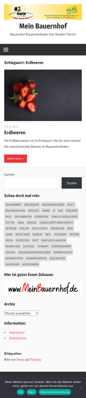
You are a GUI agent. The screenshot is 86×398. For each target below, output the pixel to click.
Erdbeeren (14, 132)
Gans (21, 222)
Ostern (74, 234)
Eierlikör (71, 210)
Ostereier (60, 234)
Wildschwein (30, 264)
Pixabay (35, 359)
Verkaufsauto (63, 252)
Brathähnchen (15, 210)
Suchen (9, 174)
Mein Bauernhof (43, 26)
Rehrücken (13, 246)
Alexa (20, 359)
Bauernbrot (14, 204)
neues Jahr (22, 234)
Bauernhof (32, 204)
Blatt (70, 204)
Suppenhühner (61, 246)
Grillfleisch (40, 228)
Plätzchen (22, 240)
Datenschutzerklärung (55, 392)
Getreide (11, 228)
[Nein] (81, 387)
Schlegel (29, 246)
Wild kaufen (57, 258)
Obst (48, 234)
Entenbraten (23, 216)
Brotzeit (33, 210)
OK (21, 392)
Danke (46, 210)
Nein (32, 392)
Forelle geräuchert (64, 216)
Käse (70, 228)
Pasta (9, 240)
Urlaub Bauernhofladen (34, 252)
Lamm (9, 234)
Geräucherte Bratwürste (56, 222)
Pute (35, 240)
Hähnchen (57, 228)
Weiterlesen (14, 158)
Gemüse (32, 222)
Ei (54, 210)
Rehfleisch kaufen (53, 240)
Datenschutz (18, 338)
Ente (9, 216)
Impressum (17, 332)
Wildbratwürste (36, 258)
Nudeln (37, 234)
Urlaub (10, 252)
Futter (10, 222)
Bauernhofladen (53, 204)
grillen (24, 228)
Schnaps (43, 246)
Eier (60, 210)
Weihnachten (14, 258)
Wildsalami (12, 264)
